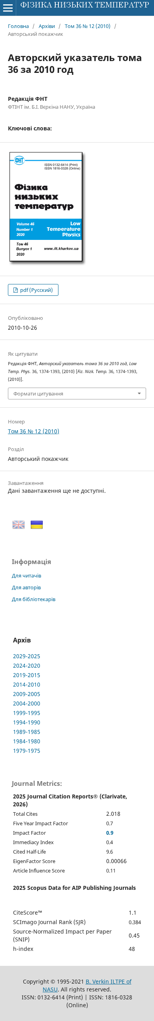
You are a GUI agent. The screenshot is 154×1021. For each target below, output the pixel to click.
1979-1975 (26, 750)
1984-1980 (26, 741)
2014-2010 (26, 684)
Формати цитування (38, 393)
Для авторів (26, 587)
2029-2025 (26, 656)
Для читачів (26, 575)
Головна (18, 26)
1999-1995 (26, 713)
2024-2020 (26, 665)
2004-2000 (26, 703)
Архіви (47, 26)
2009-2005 (26, 694)
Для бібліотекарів (33, 599)
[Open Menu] (8, 8)
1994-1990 (26, 722)
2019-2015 (26, 675)
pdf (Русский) (36, 289)
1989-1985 (26, 731)
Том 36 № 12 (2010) (88, 26)
